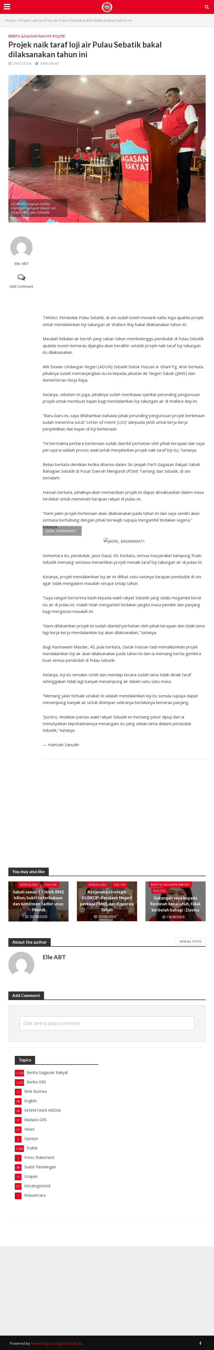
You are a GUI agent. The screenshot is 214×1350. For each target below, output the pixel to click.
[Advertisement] (124, 267)
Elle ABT (21, 263)
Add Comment (21, 286)
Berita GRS (29, 885)
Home (11, 20)
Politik (59, 36)
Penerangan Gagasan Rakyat (56, 1343)
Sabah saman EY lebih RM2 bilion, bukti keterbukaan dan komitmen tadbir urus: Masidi (38, 900)
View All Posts (190, 941)
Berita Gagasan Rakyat (29, 36)
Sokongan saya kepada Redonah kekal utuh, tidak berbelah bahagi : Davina (175, 903)
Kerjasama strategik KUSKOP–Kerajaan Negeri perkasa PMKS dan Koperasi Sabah (107, 900)
